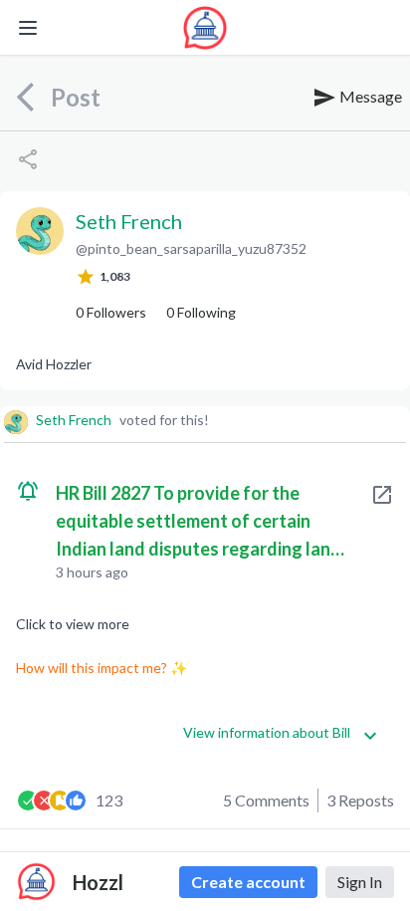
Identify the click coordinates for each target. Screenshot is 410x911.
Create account (248, 881)
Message (369, 96)
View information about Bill (266, 732)
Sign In (359, 881)
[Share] (28, 159)
